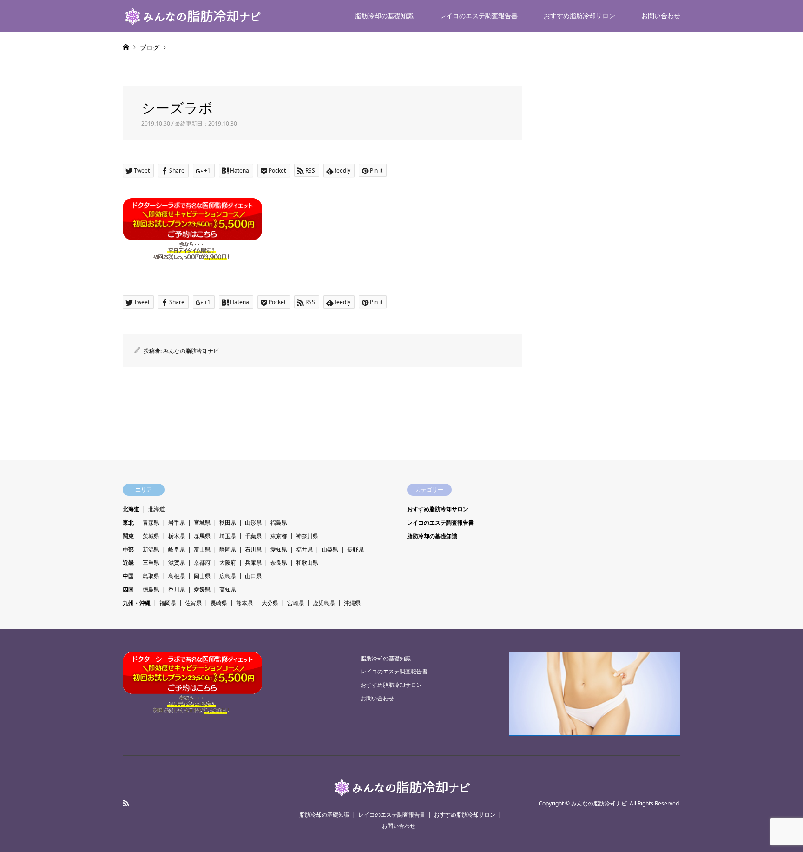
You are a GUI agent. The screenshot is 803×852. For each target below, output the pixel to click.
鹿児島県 (324, 603)
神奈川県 (307, 536)
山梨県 (330, 549)
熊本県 (244, 603)
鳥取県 (151, 576)
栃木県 (176, 536)
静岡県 (227, 549)
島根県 (176, 576)
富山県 (202, 549)
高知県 (227, 589)
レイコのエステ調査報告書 (479, 15)
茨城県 (151, 536)
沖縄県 (352, 603)
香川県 (176, 589)
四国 (128, 589)
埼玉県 (227, 536)
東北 (128, 522)
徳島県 (151, 589)
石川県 (253, 549)
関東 (128, 536)
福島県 (278, 522)
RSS (126, 803)
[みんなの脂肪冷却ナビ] (192, 15)
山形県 (253, 522)
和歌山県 (307, 562)
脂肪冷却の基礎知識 (384, 15)
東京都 (278, 536)
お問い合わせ (660, 15)
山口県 (253, 576)
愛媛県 (202, 589)
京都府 (202, 562)
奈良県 (278, 562)
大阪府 (227, 562)
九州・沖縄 (137, 603)
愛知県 (278, 549)
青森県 (151, 522)
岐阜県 (176, 549)
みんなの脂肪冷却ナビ (191, 351)
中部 (128, 549)
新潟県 (151, 549)
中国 (128, 576)
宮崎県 (295, 603)
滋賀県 (176, 562)
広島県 (227, 576)
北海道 (131, 509)
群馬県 (202, 536)
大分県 (270, 603)
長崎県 (219, 603)
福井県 (304, 549)
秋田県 (227, 522)
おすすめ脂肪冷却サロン (579, 15)
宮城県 (202, 522)
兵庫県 (253, 562)
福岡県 (167, 603)
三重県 (151, 562)
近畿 (128, 562)
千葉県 (253, 536)
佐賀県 (193, 603)
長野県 (355, 549)
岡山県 (202, 576)
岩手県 (176, 522)
